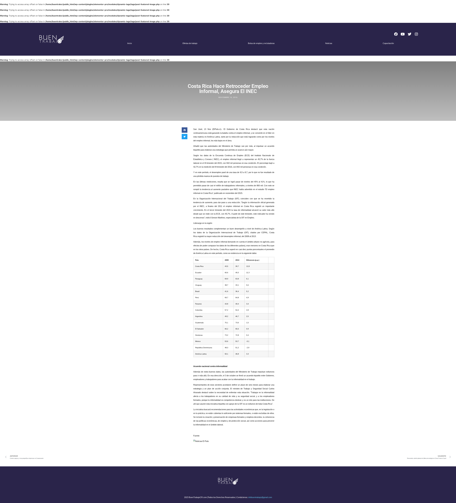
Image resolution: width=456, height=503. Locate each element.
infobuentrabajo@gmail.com (260, 497)
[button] (184, 130)
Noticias (328, 43)
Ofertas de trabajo (189, 43)
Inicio (129, 43)
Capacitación (388, 43)
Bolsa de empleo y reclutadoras (261, 43)
